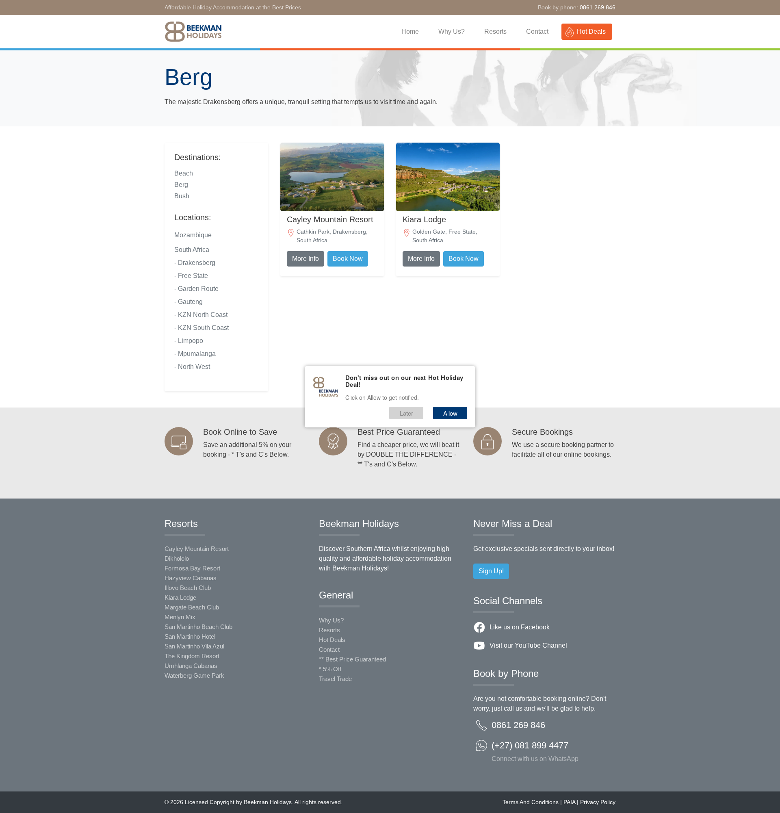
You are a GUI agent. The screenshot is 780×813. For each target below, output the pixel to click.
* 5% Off (330, 669)
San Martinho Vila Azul (194, 646)
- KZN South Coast (201, 327)
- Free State (191, 275)
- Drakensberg (194, 262)
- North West (192, 366)
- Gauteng (188, 301)
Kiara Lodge (180, 597)
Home (410, 31)
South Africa (191, 249)
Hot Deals (591, 31)
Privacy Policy (597, 802)
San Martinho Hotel (190, 636)
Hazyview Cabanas (191, 578)
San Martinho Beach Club (198, 626)
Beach (183, 173)
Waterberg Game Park (194, 675)
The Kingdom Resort (192, 656)
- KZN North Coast (201, 314)
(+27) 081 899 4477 (535, 748)
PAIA (569, 802)
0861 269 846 (597, 7)
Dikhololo (177, 558)
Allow (450, 413)
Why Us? (451, 31)
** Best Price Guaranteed (352, 659)
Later (406, 413)
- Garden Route (196, 288)
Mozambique (193, 235)
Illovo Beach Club (188, 587)
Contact (537, 31)
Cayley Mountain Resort (197, 548)
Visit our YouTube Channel (528, 645)
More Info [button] (305, 258)
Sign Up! (491, 571)
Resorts (495, 31)
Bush (181, 196)
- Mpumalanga (195, 353)
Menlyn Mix (180, 617)
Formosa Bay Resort (192, 568)
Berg (181, 184)
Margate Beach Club (192, 607)
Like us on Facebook (520, 627)
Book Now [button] (348, 258)
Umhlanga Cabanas (191, 665)
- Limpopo (188, 340)
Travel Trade (335, 678)
